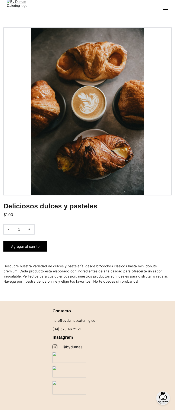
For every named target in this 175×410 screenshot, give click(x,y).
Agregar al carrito (25, 246)
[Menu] (165, 8)
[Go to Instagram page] (54, 347)
